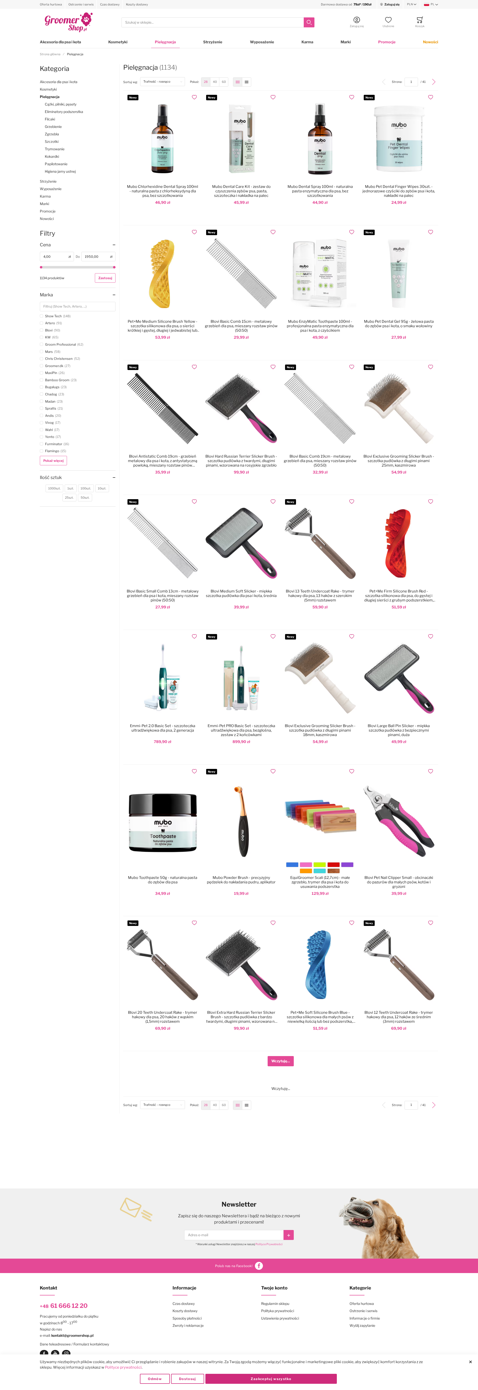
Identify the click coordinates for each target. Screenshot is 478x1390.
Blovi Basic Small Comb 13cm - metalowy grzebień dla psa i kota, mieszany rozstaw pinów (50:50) (163, 595)
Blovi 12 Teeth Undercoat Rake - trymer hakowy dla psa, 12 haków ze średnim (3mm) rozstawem (398, 1017)
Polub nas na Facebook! (233, 1266)
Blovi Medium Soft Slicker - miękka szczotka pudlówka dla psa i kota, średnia (241, 593)
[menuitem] (205, 82)
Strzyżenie (212, 42)
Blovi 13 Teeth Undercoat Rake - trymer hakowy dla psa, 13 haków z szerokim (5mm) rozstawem (320, 595)
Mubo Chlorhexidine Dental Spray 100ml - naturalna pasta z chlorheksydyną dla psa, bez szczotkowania (162, 191)
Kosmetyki (117, 42)
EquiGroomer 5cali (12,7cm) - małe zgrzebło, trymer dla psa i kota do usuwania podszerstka (320, 882)
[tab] (78, 245)
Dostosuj (187, 1379)
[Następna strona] (433, 82)
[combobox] (217, 22)
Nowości (430, 42)
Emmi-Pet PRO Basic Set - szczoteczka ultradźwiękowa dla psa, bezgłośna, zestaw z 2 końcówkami (241, 730)
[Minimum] (41, 267)
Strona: (398, 82)
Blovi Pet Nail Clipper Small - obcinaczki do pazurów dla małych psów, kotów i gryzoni (398, 882)
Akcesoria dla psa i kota (60, 42)
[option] (292, 864)
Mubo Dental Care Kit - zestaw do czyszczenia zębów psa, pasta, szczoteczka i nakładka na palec (241, 191)
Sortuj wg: (131, 82)
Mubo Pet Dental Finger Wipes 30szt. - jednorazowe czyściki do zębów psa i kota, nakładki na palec (398, 191)
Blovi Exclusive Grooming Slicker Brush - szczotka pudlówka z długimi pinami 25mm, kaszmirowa (398, 461)
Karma (307, 42)
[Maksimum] (114, 267)
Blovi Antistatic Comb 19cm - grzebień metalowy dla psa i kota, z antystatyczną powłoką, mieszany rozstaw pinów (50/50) (162, 461)
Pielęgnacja (165, 42)
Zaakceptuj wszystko (271, 1379)
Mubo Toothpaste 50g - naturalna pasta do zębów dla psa (162, 879)
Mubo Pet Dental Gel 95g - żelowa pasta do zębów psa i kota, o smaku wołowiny (399, 323)
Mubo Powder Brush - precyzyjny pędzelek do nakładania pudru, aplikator (241, 879)
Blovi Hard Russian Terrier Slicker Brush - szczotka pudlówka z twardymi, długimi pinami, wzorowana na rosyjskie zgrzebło (241, 461)
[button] (412, 4)
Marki (346, 42)
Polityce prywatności (123, 1367)
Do (78, 257)
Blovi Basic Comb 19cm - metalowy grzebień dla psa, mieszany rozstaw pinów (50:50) (320, 461)
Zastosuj (105, 278)
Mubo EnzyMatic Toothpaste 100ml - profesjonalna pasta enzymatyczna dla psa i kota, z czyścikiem (320, 326)
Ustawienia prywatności (280, 1318)
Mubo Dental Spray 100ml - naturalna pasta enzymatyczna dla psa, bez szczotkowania (320, 191)
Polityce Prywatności (269, 1244)
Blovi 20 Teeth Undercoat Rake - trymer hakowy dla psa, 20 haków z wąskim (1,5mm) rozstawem (162, 1017)
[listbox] (320, 868)
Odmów (155, 1379)
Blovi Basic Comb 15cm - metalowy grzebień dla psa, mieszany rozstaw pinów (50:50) (241, 326)
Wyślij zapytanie (362, 1325)
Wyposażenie (262, 42)
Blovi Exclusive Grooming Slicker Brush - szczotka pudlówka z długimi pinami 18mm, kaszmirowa (320, 730)
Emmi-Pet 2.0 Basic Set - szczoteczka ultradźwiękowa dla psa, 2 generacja (162, 728)
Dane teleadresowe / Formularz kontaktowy (74, 1344)
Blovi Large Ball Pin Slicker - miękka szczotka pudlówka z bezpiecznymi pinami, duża (399, 730)
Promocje (387, 42)
